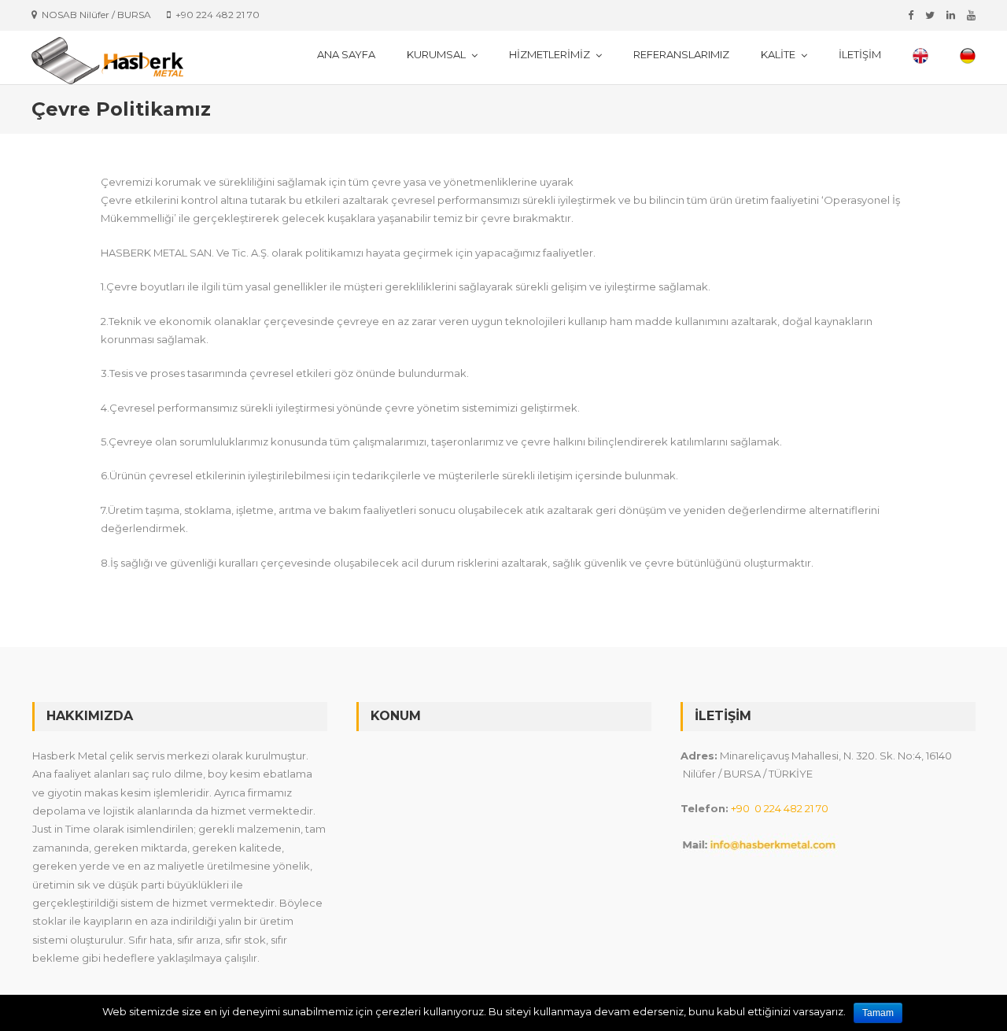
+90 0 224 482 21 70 (779, 808)
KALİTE (778, 54)
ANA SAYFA (346, 54)
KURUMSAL (436, 54)
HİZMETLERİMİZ (549, 54)
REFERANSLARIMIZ (681, 54)
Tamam (878, 1012)
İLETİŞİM (860, 54)
